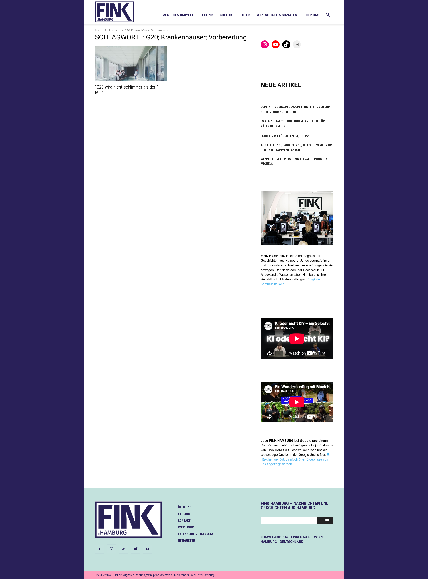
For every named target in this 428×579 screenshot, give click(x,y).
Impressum (186, 527)
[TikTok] (123, 549)
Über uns (311, 15)
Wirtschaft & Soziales (277, 15)
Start (98, 30)
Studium (184, 514)
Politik (244, 15)
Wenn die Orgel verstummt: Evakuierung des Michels (294, 161)
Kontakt (184, 520)
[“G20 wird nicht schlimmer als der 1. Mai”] (131, 63)
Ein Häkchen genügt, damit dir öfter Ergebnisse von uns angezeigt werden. (296, 459)
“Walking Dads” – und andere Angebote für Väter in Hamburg (293, 123)
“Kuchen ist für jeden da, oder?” (285, 136)
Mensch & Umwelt (177, 15)
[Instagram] (111, 548)
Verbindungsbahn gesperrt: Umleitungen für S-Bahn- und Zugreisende (295, 110)
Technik (207, 15)
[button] (327, 15)
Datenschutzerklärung (196, 534)
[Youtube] (147, 549)
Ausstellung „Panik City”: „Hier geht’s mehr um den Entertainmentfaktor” (296, 147)
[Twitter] (135, 549)
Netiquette (186, 540)
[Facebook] (99, 549)
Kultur (226, 15)
